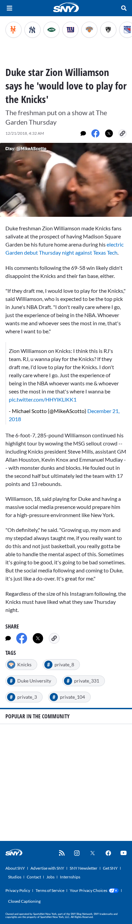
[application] (66, 180)
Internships (70, 876)
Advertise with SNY (47, 868)
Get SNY (110, 868)
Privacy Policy (17, 890)
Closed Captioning (24, 901)
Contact (34, 876)
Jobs (50, 876)
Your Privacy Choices (88, 890)
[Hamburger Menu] (9, 8)
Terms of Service (50, 890)
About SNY (15, 868)
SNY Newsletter (83, 868)
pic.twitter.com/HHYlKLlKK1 (42, 399)
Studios (14, 876)
